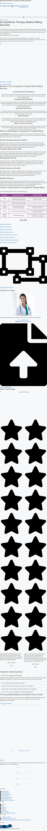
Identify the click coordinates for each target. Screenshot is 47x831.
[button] (23, 17)
